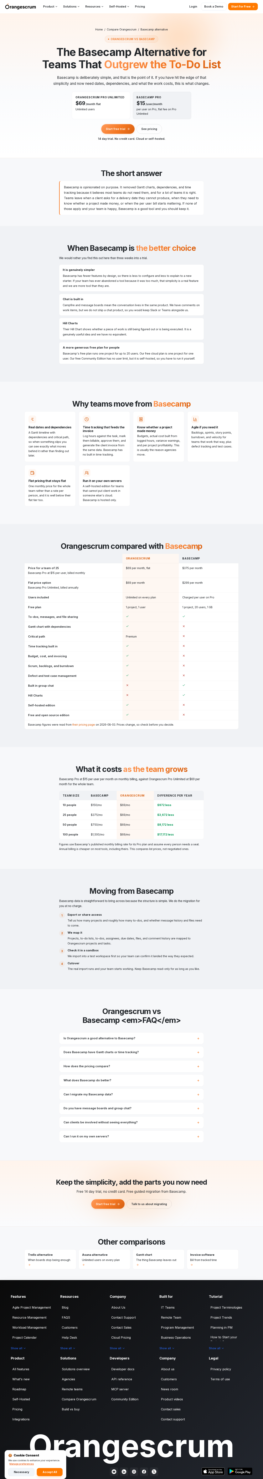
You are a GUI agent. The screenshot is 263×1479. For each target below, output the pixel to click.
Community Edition (124, 1399)
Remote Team (171, 1317)
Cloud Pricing (121, 1337)
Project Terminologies (226, 1307)
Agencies (68, 1379)
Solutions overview (76, 1369)
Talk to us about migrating (149, 1204)
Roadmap (19, 1389)
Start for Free (241, 6)
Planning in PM (221, 1327)
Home (99, 29)
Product (48, 6)
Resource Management (29, 1317)
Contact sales (171, 1409)
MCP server (120, 1389)
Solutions (69, 6)
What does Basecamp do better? (87, 1080)
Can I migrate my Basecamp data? (88, 1094)
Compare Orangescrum (122, 29)
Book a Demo (213, 6)
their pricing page (83, 724)
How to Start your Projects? (223, 1339)
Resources (92, 6)
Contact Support (123, 1317)
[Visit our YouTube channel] (114, 1471)
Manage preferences (21, 1463)
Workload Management (29, 1327)
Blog (65, 1307)
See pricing (149, 129)
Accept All (50, 1472)
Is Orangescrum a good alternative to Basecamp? (99, 1038)
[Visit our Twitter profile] (154, 1471)
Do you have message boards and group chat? (98, 1108)
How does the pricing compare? (87, 1066)
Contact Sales (121, 1327)
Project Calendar (24, 1337)
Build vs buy (71, 1409)
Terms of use (220, 1379)
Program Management (177, 1327)
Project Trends (221, 1317)
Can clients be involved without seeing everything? (101, 1122)
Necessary (21, 1472)
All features (20, 1369)
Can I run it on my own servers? (86, 1136)
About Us (118, 1307)
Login (193, 6)
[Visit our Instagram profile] (134, 1471)
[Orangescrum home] (20, 6)
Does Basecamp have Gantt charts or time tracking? (101, 1052)
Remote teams (72, 1389)
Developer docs (122, 1369)
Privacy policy (220, 1369)
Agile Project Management (31, 1307)
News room (169, 1389)
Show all (16, 1348)
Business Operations (176, 1337)
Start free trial (115, 129)
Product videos (172, 1399)
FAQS (66, 1317)
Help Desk (69, 1337)
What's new (21, 1379)
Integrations (21, 1419)
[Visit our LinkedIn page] (124, 1471)
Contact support (173, 1419)
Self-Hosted (117, 6)
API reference (121, 1379)
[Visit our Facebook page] (144, 1471)
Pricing (140, 6)
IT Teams (168, 1307)
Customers (70, 1327)
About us (167, 1369)
